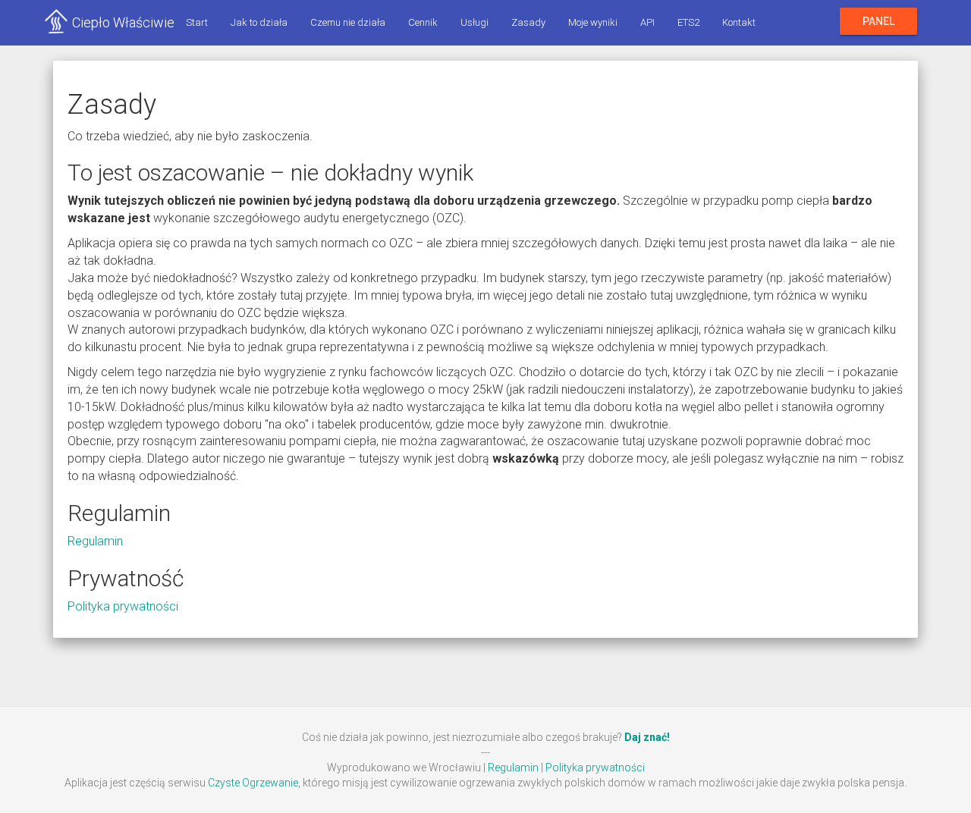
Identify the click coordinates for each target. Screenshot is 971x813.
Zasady (528, 22)
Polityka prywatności (123, 606)
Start (197, 22)
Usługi (474, 22)
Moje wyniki (592, 22)
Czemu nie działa (347, 22)
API (647, 22)
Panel (878, 21)
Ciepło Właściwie (123, 22)
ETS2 (688, 22)
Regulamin (95, 541)
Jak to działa (259, 22)
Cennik (423, 22)
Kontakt (739, 22)
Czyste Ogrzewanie (253, 783)
